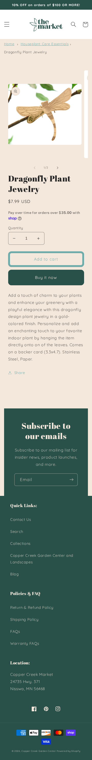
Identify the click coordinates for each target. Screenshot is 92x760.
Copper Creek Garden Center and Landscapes (41, 558)
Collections (20, 543)
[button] (7, 24)
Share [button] (19, 372)
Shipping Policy (24, 619)
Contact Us (20, 519)
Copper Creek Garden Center (38, 751)
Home (9, 44)
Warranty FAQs (24, 643)
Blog (14, 574)
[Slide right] (57, 167)
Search (16, 531)
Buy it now (46, 277)
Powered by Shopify (68, 751)
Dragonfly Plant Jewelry (25, 52)
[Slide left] (34, 167)
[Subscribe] (71, 479)
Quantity (15, 228)
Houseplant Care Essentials (44, 44)
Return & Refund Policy (31, 607)
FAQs (15, 631)
